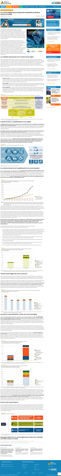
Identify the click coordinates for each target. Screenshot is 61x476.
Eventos (37, 6)
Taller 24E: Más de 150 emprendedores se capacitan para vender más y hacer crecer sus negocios (53, 33)
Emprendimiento (26, 6)
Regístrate (49, 52)
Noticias (4, 6)
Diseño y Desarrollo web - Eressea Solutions (54, 474)
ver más (53, 95)
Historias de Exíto (36, 469)
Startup (7, 10)
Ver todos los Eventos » (51, 83)
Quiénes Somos (24, 466)
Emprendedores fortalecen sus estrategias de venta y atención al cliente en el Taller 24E (53, 65)
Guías (22, 6)
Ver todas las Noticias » (51, 41)
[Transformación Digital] (52, 23)
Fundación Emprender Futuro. (13, 474)
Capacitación (10, 6)
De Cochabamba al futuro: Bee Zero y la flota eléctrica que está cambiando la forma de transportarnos (55, 99)
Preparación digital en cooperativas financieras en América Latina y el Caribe (36, 450)
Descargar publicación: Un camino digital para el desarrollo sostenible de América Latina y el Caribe (17, 441)
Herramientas (16, 6)
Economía (11, 10)
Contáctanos (24, 467)
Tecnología (3, 10)
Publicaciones (32, 6)
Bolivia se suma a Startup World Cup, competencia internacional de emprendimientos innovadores (53, 38)
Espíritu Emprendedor (42, 6)
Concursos (35, 466)
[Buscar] (60, 6)
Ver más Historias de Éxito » (51, 107)
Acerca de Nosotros (25, 464)
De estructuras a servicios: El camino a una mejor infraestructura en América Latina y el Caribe (22, 450)
